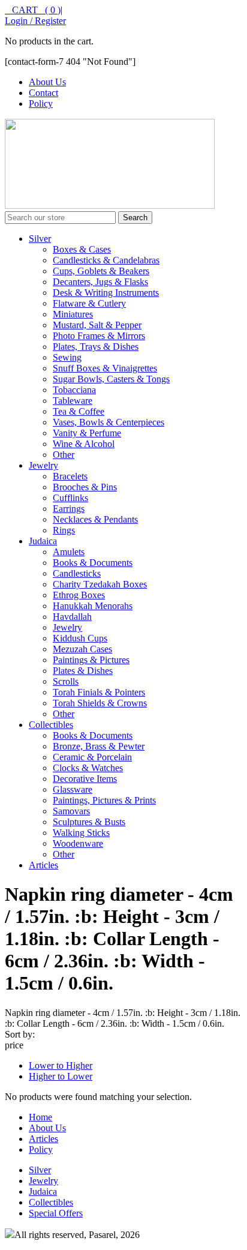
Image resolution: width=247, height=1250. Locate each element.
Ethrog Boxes (79, 595)
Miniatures (73, 314)
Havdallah (72, 616)
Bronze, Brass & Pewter (98, 746)
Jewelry (43, 465)
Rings (64, 530)
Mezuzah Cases (82, 649)
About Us (47, 82)
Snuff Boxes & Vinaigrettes (105, 368)
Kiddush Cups (80, 638)
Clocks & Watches (88, 768)
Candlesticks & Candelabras (106, 260)
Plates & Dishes (83, 671)
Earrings (69, 508)
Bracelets (70, 476)
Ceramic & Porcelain (92, 757)
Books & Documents (92, 562)
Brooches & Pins (85, 487)
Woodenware (78, 843)
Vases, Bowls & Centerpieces (108, 422)
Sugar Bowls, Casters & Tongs (111, 379)
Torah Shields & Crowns (100, 703)
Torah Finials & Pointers (99, 692)
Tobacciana (74, 390)
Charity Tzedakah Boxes (100, 584)
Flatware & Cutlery (89, 303)
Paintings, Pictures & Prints (104, 800)
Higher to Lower (60, 1076)
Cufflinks (70, 498)
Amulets (69, 552)
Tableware (72, 400)
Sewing (67, 357)
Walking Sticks (81, 833)
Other (63, 454)
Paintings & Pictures (91, 660)
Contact (43, 93)
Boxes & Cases (82, 249)
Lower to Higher (60, 1065)
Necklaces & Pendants (95, 519)
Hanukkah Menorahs (92, 606)
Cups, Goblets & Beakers (101, 271)
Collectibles (51, 725)
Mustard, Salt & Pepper (97, 325)
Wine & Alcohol (84, 444)
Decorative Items (85, 779)
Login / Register (35, 21)
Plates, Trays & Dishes (95, 346)
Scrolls (66, 681)
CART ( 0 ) (33, 10)
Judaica (43, 541)
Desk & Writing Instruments (106, 292)
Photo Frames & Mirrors (99, 336)
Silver (40, 238)
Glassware (72, 789)
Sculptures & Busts (89, 822)
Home (40, 1117)
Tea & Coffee (78, 411)
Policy (41, 103)
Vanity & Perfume (87, 433)
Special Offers (56, 1213)
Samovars (71, 811)
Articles (43, 865)
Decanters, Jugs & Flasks (100, 282)
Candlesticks (77, 573)
